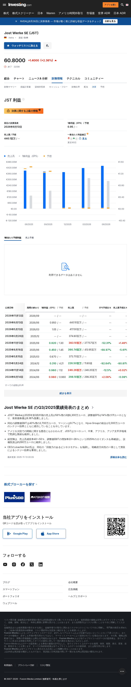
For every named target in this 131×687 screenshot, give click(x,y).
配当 (86, 87)
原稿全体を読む (118, 457)
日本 (40, 13)
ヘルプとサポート (77, 596)
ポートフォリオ (11, 596)
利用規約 (8, 665)
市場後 (90, 13)
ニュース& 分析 (38, 78)
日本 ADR (120, 13)
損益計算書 (25, 87)
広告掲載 (73, 589)
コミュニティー (94, 78)
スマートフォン (11, 589)
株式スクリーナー (23, 13)
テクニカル (73, 78)
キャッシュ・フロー (58, 87)
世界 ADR (104, 13)
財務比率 (76, 87)
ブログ (6, 582)
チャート (19, 78)
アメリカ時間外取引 (71, 13)
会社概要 (73, 582)
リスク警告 (45, 665)
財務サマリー (10, 87)
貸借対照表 (40, 87)
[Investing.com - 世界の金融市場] (20, 5)
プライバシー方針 (26, 665)
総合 (7, 78)
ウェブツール (10, 603)
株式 (6, 13)
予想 (102, 87)
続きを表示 (65, 393)
